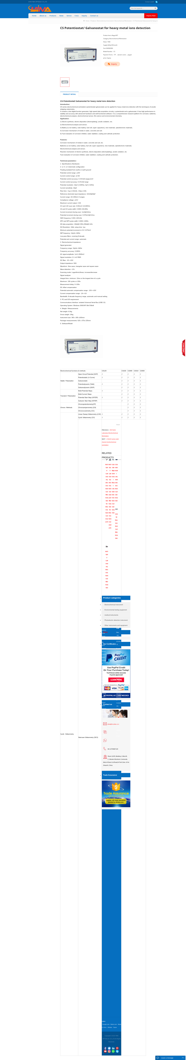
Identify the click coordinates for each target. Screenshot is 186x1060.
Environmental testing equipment (116, 610)
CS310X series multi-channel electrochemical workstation (110, 442)
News (61, 16)
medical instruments (111, 615)
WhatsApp (113, 1051)
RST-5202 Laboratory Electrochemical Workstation (110, 433)
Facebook (105, 1048)
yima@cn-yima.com (113, 724)
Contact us (148, 2)
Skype (117, 1051)
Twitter (109, 1048)
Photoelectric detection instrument (116, 620)
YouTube (105, 1051)
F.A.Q (76, 16)
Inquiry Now (150, 16)
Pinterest (117, 1048)
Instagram (109, 1051)
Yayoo (115, 1027)
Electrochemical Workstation (123, 21)
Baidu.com (114, 1024)
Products (53, 16)
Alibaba (110, 1027)
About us (43, 16)
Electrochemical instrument (105, 21)
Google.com (105, 1024)
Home (34, 16)
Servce (69, 16)
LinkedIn (113, 1048)
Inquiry (84, 16)
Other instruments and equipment (116, 625)
